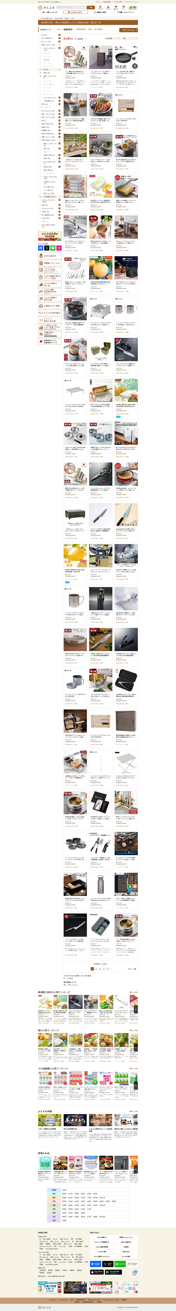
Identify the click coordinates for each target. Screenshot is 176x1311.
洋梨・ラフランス (73, 984)
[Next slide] (136, 1009)
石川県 (77, 1201)
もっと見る (135, 992)
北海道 (54, 1190)
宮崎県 (95, 1216)
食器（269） (47, 158)
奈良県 (95, 1205)
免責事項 (124, 1299)
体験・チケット (68, 1243)
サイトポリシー (63, 1299)
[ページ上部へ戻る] (169, 1298)
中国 (54, 1209)
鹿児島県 (102, 1216)
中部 (54, 1201)
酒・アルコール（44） (48, 110)
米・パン (55, 1239)
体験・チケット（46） (48, 137)
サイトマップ (53, 1299)
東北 (54, 1193)
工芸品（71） (46, 211)
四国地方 (42, 1272)
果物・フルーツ (64, 1239)
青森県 (64, 1193)
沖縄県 (64, 1220)
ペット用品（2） (49, 190)
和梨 (65, 984)
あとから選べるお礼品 (52, 1248)
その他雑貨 (70, 978)
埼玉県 (83, 1197)
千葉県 (89, 1197)
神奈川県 (102, 1197)
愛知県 (114, 1201)
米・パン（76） (46, 41)
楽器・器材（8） (49, 170)
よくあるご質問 (117, 2)
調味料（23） (46, 127)
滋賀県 (70, 1205)
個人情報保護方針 (81, 1299)
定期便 (41, 1248)
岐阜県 (101, 1201)
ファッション (62, 1246)
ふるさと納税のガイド (100, 7)
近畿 (54, 1205)
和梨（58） (47, 72)
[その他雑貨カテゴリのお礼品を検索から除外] (95, 29)
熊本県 (83, 1216)
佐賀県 (70, 1216)
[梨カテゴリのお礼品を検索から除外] (89, 29)
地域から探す (41, 1267)
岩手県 (70, 1193)
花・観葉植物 (78, 1246)
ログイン (98, 2)
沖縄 (54, 1220)
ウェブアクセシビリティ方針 (111, 1299)
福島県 (95, 1193)
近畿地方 (72, 1270)
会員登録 (126, 1247)
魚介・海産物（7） (47, 38)
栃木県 (70, 1197)
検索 (91, 7)
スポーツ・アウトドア (46, 1246)
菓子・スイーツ (65, 1241)
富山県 (70, 1201)
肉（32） (44, 35)
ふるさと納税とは (102, 1237)
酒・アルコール (44, 1241)
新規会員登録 (107, 2)
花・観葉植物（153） (48, 215)
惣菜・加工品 (79, 1241)
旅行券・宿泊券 (57, 1243)
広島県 (83, 1209)
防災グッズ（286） (49, 193)
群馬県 (77, 1197)
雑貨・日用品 (78, 1243)
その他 (86, 1246)
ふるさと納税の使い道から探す (56, 1276)
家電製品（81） (46, 130)
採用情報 (99, 1302)
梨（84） (46, 69)
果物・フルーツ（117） (49, 44)
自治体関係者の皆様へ (88, 1302)
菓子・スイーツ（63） (48, 117)
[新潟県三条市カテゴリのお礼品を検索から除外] (77, 29)
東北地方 (50, 1270)
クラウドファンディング (131, 2)
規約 (72, 1299)
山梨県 (89, 1201)
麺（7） (44, 120)
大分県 (89, 1216)
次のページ (131, 969)
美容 (55, 1246)
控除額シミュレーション (126, 1237)
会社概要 (76, 1302)
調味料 (41, 1243)
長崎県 (77, 1216)
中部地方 (64, 1270)
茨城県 (64, 1197)
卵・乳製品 (79, 1239)
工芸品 (70, 1246)
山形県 (89, 1193)
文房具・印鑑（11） (50, 155)
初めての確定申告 (126, 1242)
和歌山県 (102, 1205)
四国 (54, 1213)
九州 (54, 1216)
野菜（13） (45, 104)
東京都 (95, 1197)
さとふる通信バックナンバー (102, 1256)
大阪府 (83, 1205)
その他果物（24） (49, 101)
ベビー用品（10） (49, 186)
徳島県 (64, 1213)
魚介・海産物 (46, 1239)
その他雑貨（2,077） (50, 196)
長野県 (95, 1201)
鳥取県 (64, 1209)
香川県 (70, 1213)
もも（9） (47, 59)
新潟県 (64, 1201)
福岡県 (64, 1216)
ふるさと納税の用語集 (102, 1247)
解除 (59, 29)
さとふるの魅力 (126, 1256)
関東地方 (57, 1270)
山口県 (89, 1209)
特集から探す (41, 1276)
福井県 (83, 1201)
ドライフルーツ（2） (50, 97)
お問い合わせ (126, 1251)
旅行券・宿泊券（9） (48, 133)
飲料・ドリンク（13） (48, 114)
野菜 (72, 1239)
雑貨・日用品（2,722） (49, 140)
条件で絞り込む (128, 30)
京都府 (77, 1205)
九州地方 (49, 1272)
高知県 (83, 1213)
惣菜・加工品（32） (48, 123)
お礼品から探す (42, 1236)
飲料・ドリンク (54, 1241)
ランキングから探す (43, 1252)
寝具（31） (47, 148)
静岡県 (108, 1201)
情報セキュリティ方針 (94, 1299)
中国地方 (79, 1270)
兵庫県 (89, 1205)
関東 (54, 1197)
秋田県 (83, 1193)
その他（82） (46, 218)
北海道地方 (43, 1270)
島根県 (70, 1209)
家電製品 (48, 1243)
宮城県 (77, 1193)
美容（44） (45, 205)
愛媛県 (77, 1213)
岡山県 (77, 1209)
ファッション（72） (48, 208)
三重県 (64, 1205)
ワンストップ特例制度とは (102, 1242)
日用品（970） (48, 166)
